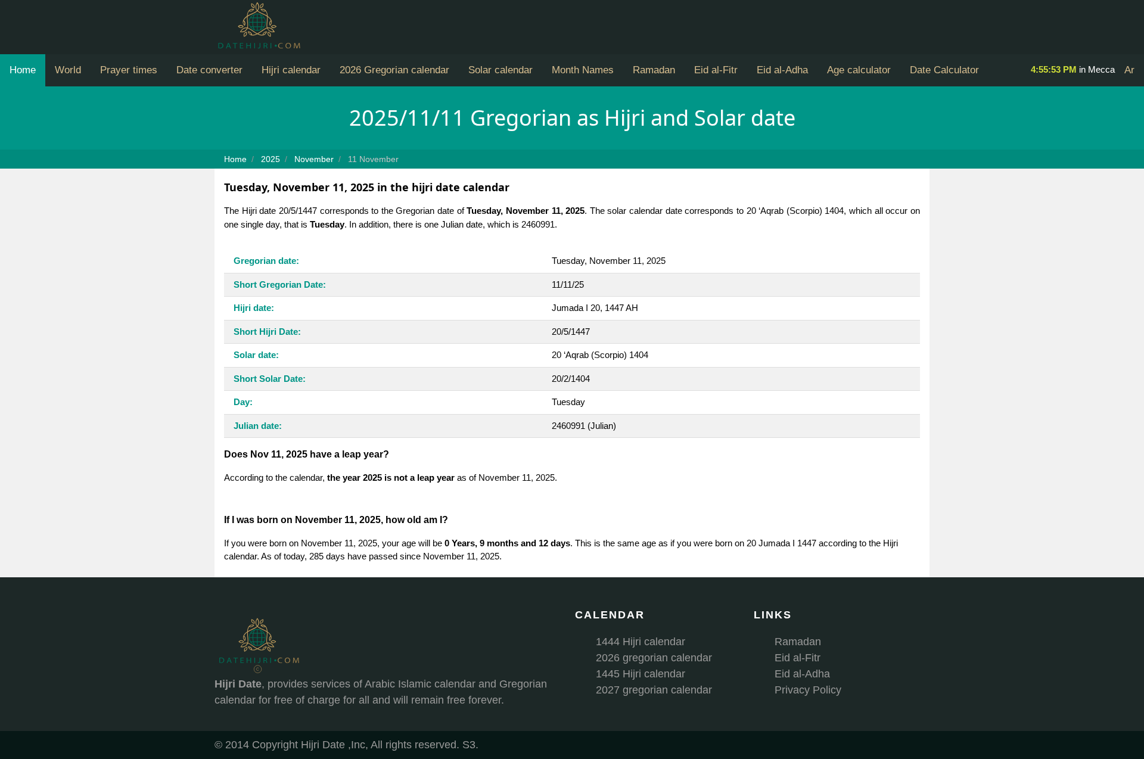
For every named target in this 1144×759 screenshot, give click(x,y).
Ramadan (654, 70)
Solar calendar (500, 70)
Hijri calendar (291, 70)
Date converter (209, 70)
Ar (1129, 70)
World (68, 70)
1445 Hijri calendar (640, 674)
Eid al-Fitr (716, 70)
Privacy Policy (808, 690)
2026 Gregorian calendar (394, 70)
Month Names (583, 70)
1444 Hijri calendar (640, 642)
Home (23, 70)
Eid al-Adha (782, 70)
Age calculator (859, 70)
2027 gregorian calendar (654, 690)
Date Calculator (944, 70)
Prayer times (128, 70)
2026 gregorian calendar (654, 658)
